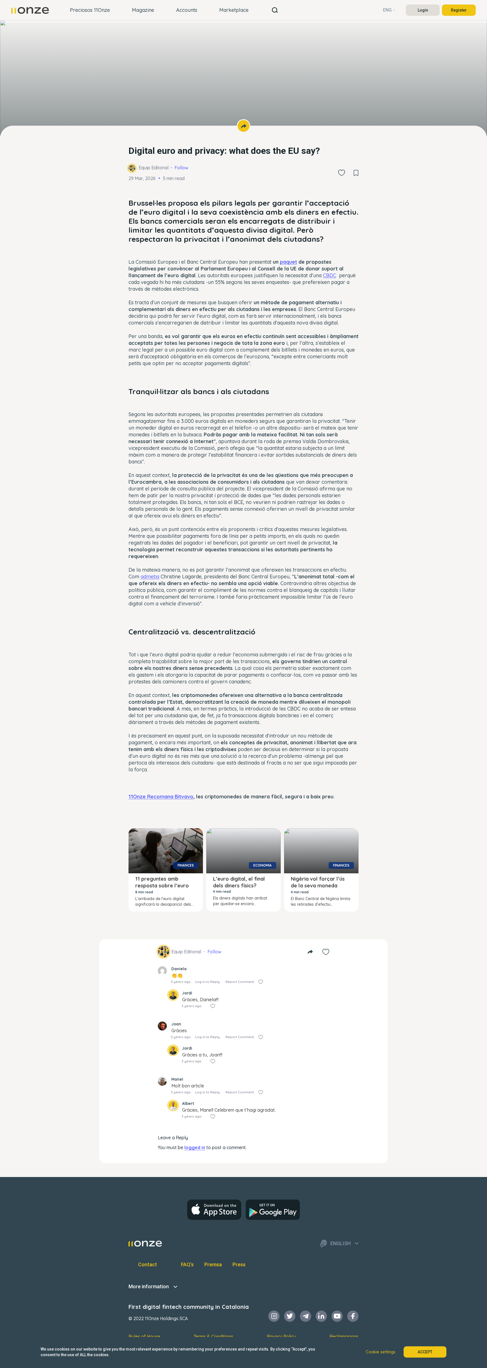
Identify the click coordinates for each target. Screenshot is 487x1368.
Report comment (239, 982)
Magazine (143, 10)
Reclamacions (343, 1336)
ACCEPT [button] (425, 1352)
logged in (194, 1147)
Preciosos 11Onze (90, 10)
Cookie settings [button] (380, 1351)
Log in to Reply (207, 982)
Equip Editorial (154, 167)
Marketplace (234, 10)
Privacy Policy (281, 1336)
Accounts (186, 10)
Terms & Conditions (213, 1336)
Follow (181, 167)
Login (423, 10)
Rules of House (144, 1336)
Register (459, 10)
